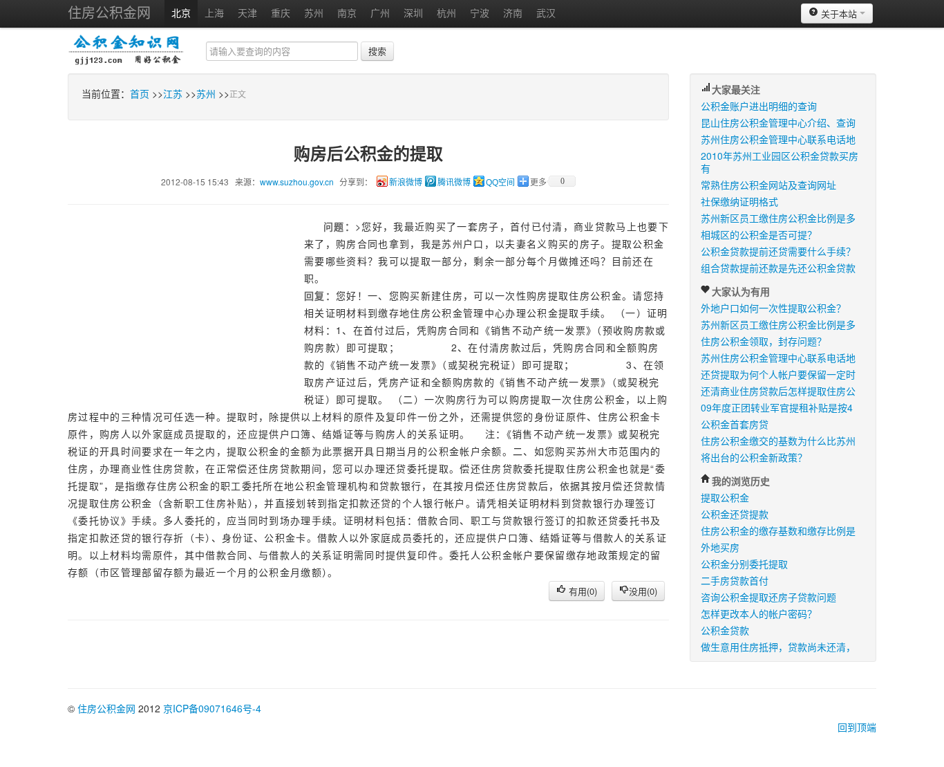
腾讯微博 (454, 182)
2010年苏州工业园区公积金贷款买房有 (779, 162)
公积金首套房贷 (734, 424)
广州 (380, 12)
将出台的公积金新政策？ (754, 457)
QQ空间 (500, 182)
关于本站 (839, 13)
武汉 (546, 12)
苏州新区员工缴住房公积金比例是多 (778, 218)
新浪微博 (405, 182)
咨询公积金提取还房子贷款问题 (768, 597)
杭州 (446, 12)
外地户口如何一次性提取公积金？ (773, 308)
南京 (347, 12)
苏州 (313, 12)
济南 (512, 12)
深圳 (413, 12)
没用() (643, 591)
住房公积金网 (109, 12)
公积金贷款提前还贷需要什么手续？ (778, 251)
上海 (214, 12)
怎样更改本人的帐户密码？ (759, 613)
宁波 (479, 12)
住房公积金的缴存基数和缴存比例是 (778, 530)
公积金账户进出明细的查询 (759, 106)
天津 (247, 12)
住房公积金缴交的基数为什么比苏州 (778, 440)
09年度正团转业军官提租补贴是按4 (777, 407)
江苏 (172, 93)
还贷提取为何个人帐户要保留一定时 (778, 374)
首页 (139, 93)
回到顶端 (857, 727)
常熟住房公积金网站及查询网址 (768, 185)
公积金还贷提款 (734, 514)
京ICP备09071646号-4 (212, 708)
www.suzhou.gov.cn (297, 181)
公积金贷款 (725, 630)
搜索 (377, 50)
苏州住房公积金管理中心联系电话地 (778, 139)
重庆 (280, 12)
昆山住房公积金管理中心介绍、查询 (778, 122)
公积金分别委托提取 (744, 564)
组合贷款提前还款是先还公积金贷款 (778, 268)
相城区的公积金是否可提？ (759, 234)
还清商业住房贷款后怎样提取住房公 (778, 391)
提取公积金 (725, 497)
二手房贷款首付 (734, 580)
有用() (581, 591)
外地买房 (720, 547)
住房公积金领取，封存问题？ (764, 341)
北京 (181, 12)
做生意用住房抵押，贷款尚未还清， (778, 647)
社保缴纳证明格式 (739, 201)
